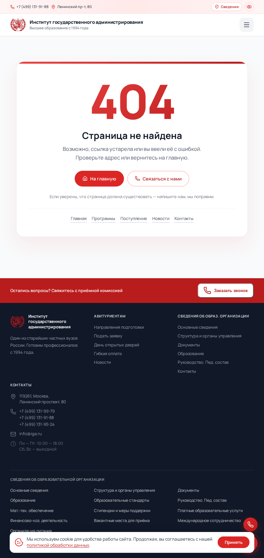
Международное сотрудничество (209, 520)
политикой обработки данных (58, 545)
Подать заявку (108, 336)
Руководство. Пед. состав (203, 362)
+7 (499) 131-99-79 (37, 411)
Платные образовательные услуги (210, 510)
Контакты (183, 218)
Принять (233, 542)
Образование (191, 353)
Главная (79, 218)
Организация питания (31, 531)
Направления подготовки (119, 327)
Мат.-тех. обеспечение (31, 510)
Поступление (133, 218)
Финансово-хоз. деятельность (39, 520)
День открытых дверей (116, 345)
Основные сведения (198, 327)
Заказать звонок (231, 290)
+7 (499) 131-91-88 (36, 417)
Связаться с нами (162, 179)
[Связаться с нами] (250, 524)
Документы (189, 345)
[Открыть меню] (247, 25)
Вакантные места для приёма (122, 520)
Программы (103, 218)
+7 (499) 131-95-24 (37, 424)
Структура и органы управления (209, 336)
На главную (103, 179)
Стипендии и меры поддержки (122, 510)
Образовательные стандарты (121, 500)
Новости (160, 218)
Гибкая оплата (108, 353)
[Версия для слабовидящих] (249, 6)
